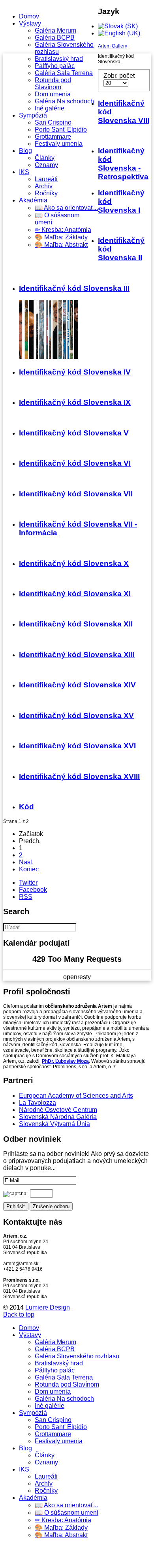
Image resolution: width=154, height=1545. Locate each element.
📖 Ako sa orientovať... (66, 207)
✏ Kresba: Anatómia (63, 229)
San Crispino (53, 122)
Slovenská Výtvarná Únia (54, 1124)
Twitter (28, 882)
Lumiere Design (47, 1307)
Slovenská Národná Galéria (58, 1116)
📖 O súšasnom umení (66, 1512)
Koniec (29, 869)
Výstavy (30, 23)
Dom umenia (53, 94)
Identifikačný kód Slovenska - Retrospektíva (123, 164)
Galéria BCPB (55, 37)
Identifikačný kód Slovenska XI (75, 594)
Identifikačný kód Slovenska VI (75, 463)
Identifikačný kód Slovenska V (74, 433)
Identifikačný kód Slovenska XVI (77, 746)
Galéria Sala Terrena (64, 73)
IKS (24, 172)
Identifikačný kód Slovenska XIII (77, 654)
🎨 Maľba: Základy (61, 237)
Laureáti (46, 179)
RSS (25, 896)
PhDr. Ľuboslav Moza (65, 1061)
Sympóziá (33, 115)
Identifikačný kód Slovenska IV (75, 372)
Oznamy (46, 165)
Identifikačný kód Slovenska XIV (77, 685)
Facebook (33, 889)
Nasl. (26, 862)
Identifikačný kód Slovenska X (74, 563)
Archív (44, 186)
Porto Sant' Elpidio (61, 129)
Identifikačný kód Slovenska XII (76, 624)
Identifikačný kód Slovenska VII (76, 494)
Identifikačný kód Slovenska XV (76, 715)
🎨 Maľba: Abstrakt (61, 244)
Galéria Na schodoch (64, 101)
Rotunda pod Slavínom (53, 83)
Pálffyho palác (55, 65)
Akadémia (33, 200)
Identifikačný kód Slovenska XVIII (79, 776)
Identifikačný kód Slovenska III (74, 288)
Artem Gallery (112, 46)
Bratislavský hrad (59, 58)
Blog (25, 150)
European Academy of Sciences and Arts (76, 1095)
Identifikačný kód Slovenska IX (75, 402)
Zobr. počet (119, 75)
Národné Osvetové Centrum (58, 1109)
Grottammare (53, 136)
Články (44, 157)
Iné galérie (49, 108)
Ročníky (46, 193)
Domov (29, 16)
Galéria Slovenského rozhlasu (77, 1356)
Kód (26, 807)
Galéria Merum (55, 30)
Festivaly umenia (59, 143)
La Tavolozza (37, 1102)
